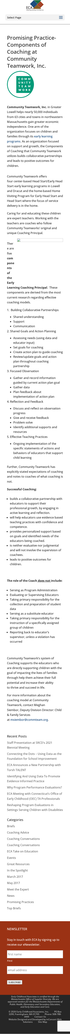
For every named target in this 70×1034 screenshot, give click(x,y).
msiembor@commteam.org (29, 720)
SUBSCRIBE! (14, 982)
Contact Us (40, 1016)
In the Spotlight (17, 870)
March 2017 (15, 877)
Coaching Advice (18, 832)
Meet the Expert (18, 889)
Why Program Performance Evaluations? (34, 787)
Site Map (42, 1021)
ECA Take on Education (22, 851)
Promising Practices (20, 902)
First (9, 960)
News (11, 896)
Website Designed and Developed (26, 1019)
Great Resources (18, 864)
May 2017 (13, 883)
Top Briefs (14, 908)
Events (11, 858)
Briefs (11, 826)
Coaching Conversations (23, 839)
